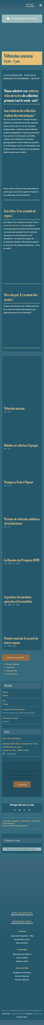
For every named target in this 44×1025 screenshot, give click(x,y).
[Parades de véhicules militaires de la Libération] (22, 493)
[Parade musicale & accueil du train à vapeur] (22, 613)
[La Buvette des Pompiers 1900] (22, 535)
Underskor (28, 1014)
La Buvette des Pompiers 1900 (21, 560)
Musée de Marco (13, 225)
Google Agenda (12, 664)
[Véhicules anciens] (22, 383)
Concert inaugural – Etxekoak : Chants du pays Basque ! (21, 822)
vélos (7, 95)
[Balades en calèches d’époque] (22, 420)
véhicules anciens (27, 713)
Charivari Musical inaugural (14, 825)
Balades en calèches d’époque (21, 445)
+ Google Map (10, 754)
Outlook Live (11, 674)
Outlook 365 (11, 671)
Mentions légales (22, 1017)
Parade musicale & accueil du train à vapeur (21, 640)
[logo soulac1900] (12, 4)
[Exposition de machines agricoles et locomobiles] (22, 571)
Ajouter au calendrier (16, 657)
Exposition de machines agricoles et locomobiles (18, 599)
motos (18, 95)
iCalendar (10, 667)
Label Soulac (6, 1014)
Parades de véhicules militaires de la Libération (22, 521)
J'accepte (22, 784)
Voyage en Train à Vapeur (18, 482)
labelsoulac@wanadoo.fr (22, 915)
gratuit (6, 721)
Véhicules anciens (14, 408)
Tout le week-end (10, 713)
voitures (33, 90)
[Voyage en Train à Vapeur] (22, 456)
